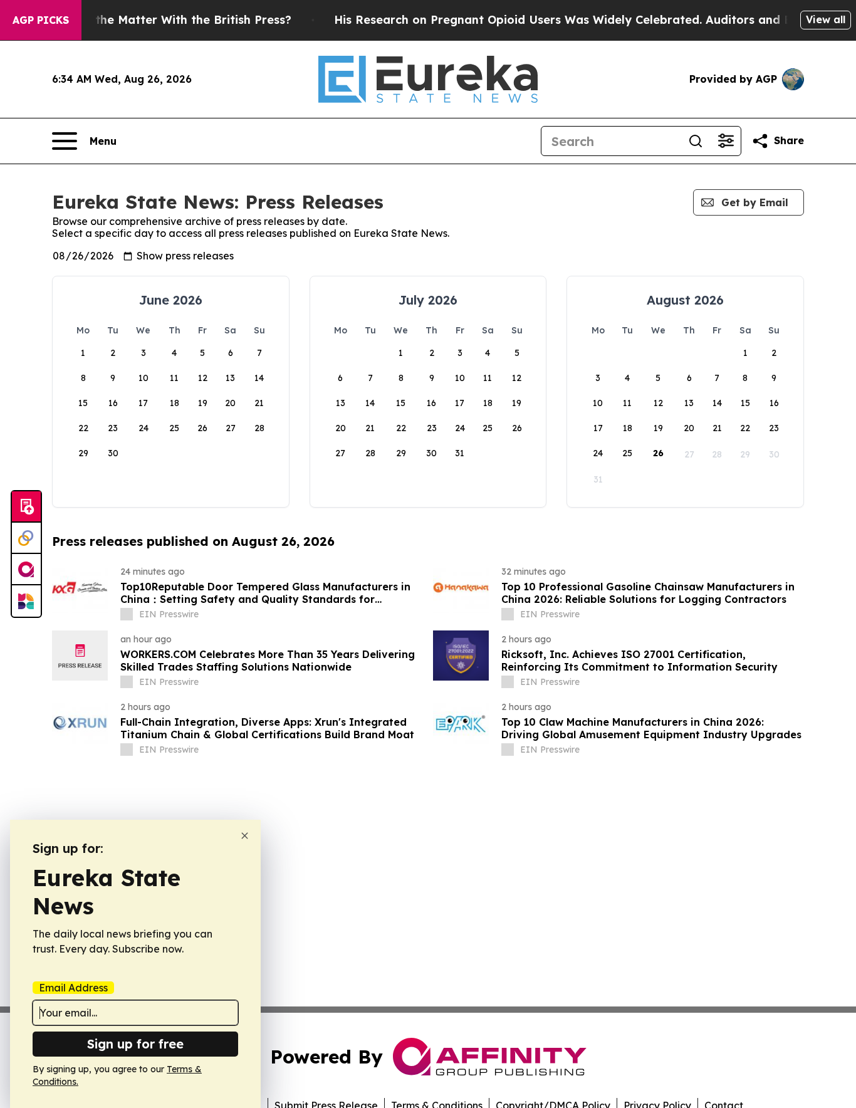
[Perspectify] (26, 538)
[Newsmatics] (26, 601)
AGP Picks (41, 20)
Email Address (73, 987)
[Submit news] (26, 507)
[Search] (696, 141)
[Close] (245, 836)
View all (825, 19)
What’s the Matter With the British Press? (171, 20)
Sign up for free (135, 1044)
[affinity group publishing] (26, 569)
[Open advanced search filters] (726, 141)
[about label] (126, 614)
